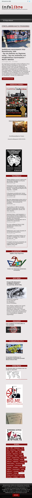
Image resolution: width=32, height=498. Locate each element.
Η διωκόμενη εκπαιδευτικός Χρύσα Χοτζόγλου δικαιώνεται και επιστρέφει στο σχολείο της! (16, 194)
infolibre (16, 61)
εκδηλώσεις (15, 461)
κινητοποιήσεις (16, 469)
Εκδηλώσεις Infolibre (16, 84)
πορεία (22, 471)
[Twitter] (30, 1)
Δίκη (8, 450)
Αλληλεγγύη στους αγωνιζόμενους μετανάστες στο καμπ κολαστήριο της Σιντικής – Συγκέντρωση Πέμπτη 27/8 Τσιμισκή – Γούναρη (16, 187)
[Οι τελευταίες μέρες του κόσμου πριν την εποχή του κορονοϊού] (13, 378)
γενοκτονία (9, 459)
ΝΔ (20, 451)
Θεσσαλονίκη (20, 450)
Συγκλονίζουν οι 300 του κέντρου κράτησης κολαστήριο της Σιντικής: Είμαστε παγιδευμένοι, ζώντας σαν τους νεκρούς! (16, 208)
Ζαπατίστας (13, 450)
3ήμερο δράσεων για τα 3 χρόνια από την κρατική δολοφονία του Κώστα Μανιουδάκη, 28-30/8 (16, 181)
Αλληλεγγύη (17, 448)
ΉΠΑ (8, 448)
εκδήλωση (9, 461)
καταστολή (22, 467)
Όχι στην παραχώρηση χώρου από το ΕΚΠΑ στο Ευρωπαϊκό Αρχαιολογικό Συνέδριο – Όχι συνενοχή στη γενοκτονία (16, 201)
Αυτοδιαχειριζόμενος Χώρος (16, 136)
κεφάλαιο (9, 469)
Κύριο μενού (9, 20)
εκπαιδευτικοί (23, 461)
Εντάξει (16, 495)
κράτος (22, 469)
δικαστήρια (16, 459)
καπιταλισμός (18, 465)
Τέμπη (16, 455)
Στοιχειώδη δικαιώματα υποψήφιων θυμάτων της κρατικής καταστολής (14, 283)
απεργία (8, 457)
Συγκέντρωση (10, 455)
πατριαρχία (16, 471)
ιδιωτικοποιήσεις (20, 463)
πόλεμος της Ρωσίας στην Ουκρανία (15, 475)
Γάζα (22, 448)
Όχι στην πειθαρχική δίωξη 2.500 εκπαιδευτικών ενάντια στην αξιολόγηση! (15, 226)
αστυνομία (23, 457)
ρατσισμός (9, 477)
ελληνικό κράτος (10, 463)
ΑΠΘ (11, 448)
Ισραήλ (8, 451)
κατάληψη (9, 467)
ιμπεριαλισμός (10, 465)
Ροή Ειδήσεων (16, 176)
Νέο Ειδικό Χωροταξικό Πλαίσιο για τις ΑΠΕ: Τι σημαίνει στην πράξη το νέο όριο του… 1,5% (16, 237)
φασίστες (22, 477)
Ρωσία (21, 453)
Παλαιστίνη (15, 453)
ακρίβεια (21, 455)
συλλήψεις (15, 477)
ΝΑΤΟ (16, 451)
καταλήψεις (15, 467)
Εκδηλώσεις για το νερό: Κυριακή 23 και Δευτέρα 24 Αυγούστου (16, 231)
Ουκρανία (9, 453)
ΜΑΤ (13, 451)
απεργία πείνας (15, 457)
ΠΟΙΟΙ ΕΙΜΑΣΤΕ (13, 121)
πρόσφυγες (9, 473)
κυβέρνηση (9, 471)
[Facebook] (28, 1)
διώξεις (22, 459)
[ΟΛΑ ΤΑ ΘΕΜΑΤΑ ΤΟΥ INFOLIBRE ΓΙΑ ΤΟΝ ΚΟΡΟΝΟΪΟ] (13, 332)
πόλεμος (16, 473)
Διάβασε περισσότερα (8, 78)
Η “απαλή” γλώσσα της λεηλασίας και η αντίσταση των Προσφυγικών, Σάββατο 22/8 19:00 (16, 243)
